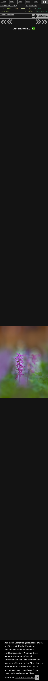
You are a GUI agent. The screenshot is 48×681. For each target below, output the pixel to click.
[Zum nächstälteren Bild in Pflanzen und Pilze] (38, 22)
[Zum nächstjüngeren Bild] (3, 22)
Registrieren (31, 5)
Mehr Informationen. (25, 677)
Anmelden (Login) (8, 5)
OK (37, 677)
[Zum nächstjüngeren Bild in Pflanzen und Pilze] (9, 22)
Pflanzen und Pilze (7, 15)
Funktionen (42, 15)
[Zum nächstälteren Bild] (45, 22)
